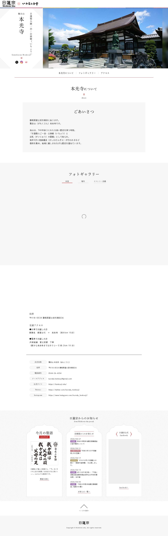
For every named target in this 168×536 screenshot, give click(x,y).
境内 (83, 181)
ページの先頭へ (84, 510)
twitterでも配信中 (41, 474)
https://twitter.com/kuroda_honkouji (64, 390)
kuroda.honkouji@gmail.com (60, 379)
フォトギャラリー (87, 73)
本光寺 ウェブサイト (26, 62)
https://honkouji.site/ (58, 384)
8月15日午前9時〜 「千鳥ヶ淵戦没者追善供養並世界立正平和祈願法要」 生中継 (84, 475)
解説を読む (44, 479)
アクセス (105, 73)
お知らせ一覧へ (84, 491)
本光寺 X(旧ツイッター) (16, 62)
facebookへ (123, 487)
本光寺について (66, 73)
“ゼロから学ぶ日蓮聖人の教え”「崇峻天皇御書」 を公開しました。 (83, 463)
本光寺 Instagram (21, 62)
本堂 (67, 181)
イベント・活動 (100, 181)
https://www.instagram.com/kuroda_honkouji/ (68, 395)
